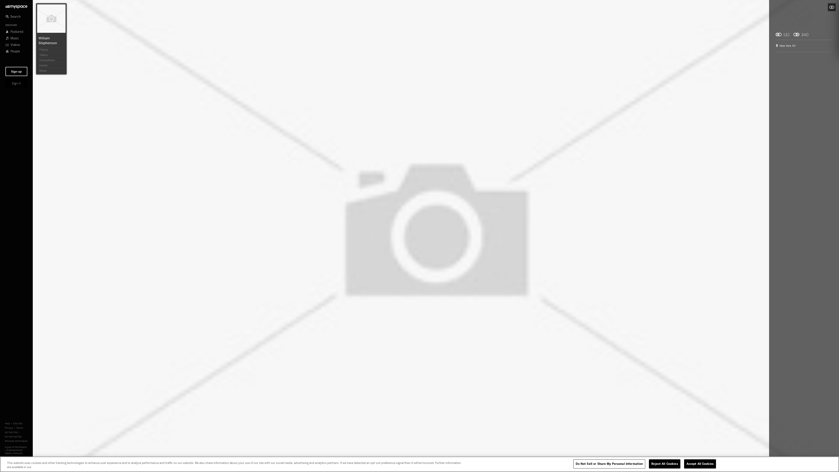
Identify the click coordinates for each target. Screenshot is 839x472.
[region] (419, 464)
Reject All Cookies (664, 464)
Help (7, 423)
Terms (19, 427)
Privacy (9, 427)
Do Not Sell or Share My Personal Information (609, 464)
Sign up (16, 71)
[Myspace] (16, 6)
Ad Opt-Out (11, 432)
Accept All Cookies (700, 464)
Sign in (16, 83)
